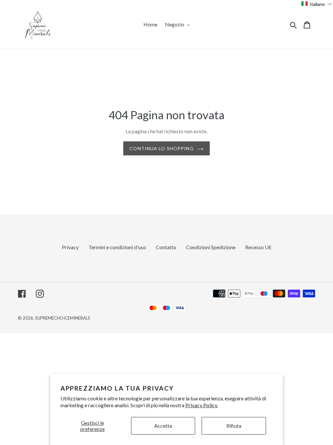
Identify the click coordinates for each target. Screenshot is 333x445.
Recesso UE (258, 247)
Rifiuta (233, 426)
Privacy (70, 247)
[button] (317, 3)
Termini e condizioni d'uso (117, 247)
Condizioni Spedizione (210, 247)
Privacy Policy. (201, 405)
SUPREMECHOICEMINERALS (62, 318)
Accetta (163, 426)
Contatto (166, 247)
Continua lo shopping (161, 148)
